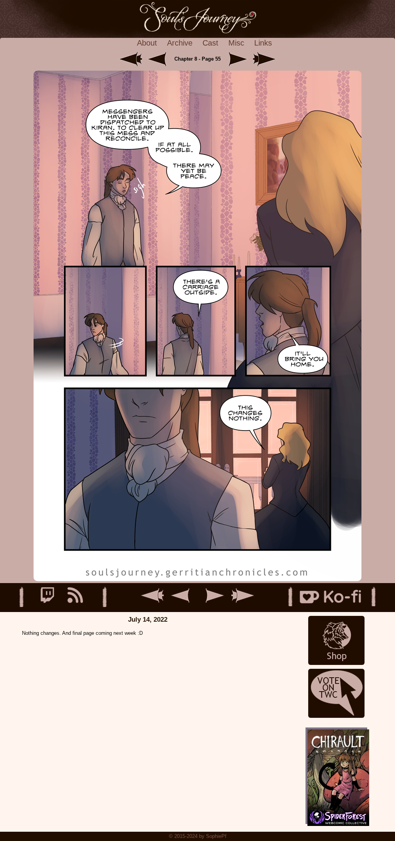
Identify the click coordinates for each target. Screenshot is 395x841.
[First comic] (131, 59)
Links (263, 43)
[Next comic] (236, 59)
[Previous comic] (160, 59)
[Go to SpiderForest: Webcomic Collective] (336, 816)
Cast (210, 43)
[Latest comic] (264, 59)
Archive (179, 43)
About (147, 43)
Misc (236, 43)
